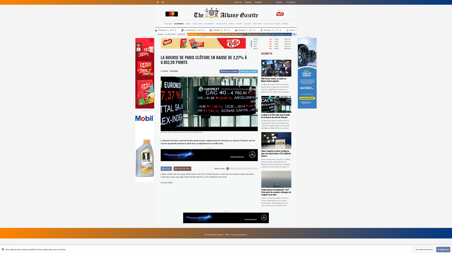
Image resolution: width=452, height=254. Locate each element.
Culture (247, 24)
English (248, 2)
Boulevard (197, 24)
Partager (230, 71)
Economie (179, 24)
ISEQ (255, 48)
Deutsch (238, 2)
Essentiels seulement (424, 249)
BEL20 (256, 43)
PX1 (255, 45)
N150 (255, 38)
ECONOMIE (164, 71)
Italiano (279, 2)
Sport (188, 24)
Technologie (221, 24)
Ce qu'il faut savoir (271, 24)
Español (258, 2)
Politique (168, 24)
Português (290, 2)
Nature (239, 24)
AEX (255, 41)
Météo (285, 24)
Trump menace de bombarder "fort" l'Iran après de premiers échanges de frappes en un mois (237, 34)
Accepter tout (443, 249)
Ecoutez (167, 168)
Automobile (209, 24)
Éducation (257, 24)
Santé (231, 24)
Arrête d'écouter (183, 168)
